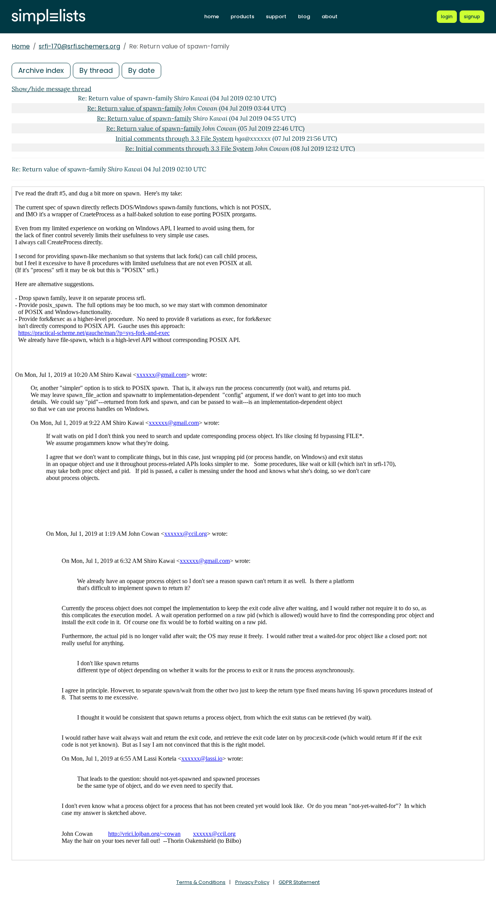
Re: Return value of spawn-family (134, 108)
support (276, 16)
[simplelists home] (48, 17)
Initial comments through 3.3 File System (174, 138)
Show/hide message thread (51, 89)
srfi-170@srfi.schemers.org (79, 46)
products (242, 16)
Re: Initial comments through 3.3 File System (189, 148)
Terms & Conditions (201, 882)
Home (21, 46)
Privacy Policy (252, 882)
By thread (96, 70)
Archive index (41, 70)
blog (304, 16)
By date (141, 70)
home (211, 16)
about (330, 16)
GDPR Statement (299, 882)
